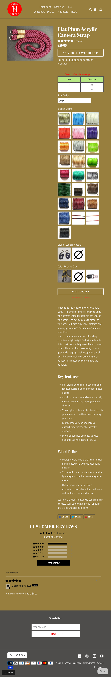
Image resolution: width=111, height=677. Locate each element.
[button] (66, 41)
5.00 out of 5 (60, 533)
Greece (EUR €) (16, 655)
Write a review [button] (54, 562)
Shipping (75, 59)
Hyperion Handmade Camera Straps (79, 662)
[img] (13, 581)
